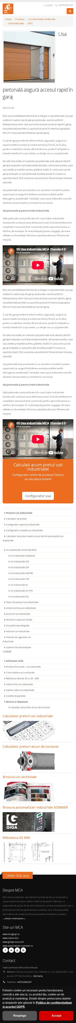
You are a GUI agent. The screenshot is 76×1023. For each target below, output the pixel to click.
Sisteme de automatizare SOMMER (17, 649)
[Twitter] (11, 950)
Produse (20, 19)
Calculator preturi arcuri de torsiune (31, 746)
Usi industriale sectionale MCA (21, 549)
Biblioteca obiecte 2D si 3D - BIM (22, 678)
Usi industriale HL (19, 584)
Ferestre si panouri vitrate (19, 619)
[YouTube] (17, 950)
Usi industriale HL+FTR (21, 590)
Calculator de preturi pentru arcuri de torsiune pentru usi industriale (33, 538)
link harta (38, 976)
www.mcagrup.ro (11, 934)
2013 (30, 23)
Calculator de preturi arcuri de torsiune (30, 707)
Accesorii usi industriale (18, 613)
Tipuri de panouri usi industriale (22, 602)
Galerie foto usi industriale (19, 684)
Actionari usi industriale (18, 631)
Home (8, 19)
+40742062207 (65, 5)
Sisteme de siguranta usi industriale (17, 639)
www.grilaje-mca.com (13, 941)
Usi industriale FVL (19, 596)
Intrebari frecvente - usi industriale (23, 666)
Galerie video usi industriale (20, 690)
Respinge (19, 1015)
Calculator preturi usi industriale (28, 716)
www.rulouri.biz (10, 938)
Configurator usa (38, 496)
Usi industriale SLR (19, 561)
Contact (49, 5)
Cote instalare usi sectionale (20, 672)
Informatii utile (16, 23)
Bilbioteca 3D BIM (16, 838)
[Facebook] (5, 950)
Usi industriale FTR (19, 579)
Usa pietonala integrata (17, 625)
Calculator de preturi (16, 518)
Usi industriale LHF (19, 567)
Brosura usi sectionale (20, 777)
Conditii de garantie (16, 695)
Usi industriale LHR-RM (21, 573)
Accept (56, 1015)
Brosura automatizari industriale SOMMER (35, 807)
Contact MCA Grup (17, 875)
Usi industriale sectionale (41, 19)
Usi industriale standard (22, 555)
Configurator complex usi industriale (24, 530)
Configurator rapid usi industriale (23, 524)
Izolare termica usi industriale (21, 608)
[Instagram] (23, 950)
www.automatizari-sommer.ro (18, 945)
